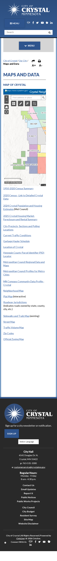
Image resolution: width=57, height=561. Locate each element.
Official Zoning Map (13, 339)
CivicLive (20, 538)
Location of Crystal (13, 247)
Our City (23, 60)
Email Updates (28, 489)
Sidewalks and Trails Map (16, 316)
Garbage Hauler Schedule (16, 241)
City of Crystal (10, 60)
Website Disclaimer (28, 523)
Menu (15, 23)
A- (40, 65)
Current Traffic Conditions (17, 235)
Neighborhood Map (13, 290)
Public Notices (28, 497)
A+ (34, 65)
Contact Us (28, 485)
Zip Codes (8, 333)
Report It (28, 493)
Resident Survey (28, 515)
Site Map (28, 519)
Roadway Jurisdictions (15, 302)
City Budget (28, 511)
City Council (28, 507)
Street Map (9, 321)
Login (5, 542)
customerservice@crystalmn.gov (29, 467)
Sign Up (11, 433)
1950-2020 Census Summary (18, 188)
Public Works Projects (28, 501)
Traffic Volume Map (13, 327)
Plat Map (8, 296)
